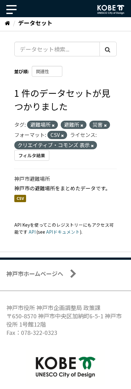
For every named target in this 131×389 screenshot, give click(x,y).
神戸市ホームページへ (34, 273)
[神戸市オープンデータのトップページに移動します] (111, 9)
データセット (35, 22)
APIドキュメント (63, 232)
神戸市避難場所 (32, 178)
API (32, 232)
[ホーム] (7, 22)
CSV (20, 198)
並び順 (21, 71)
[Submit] (108, 49)
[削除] (53, 125)
